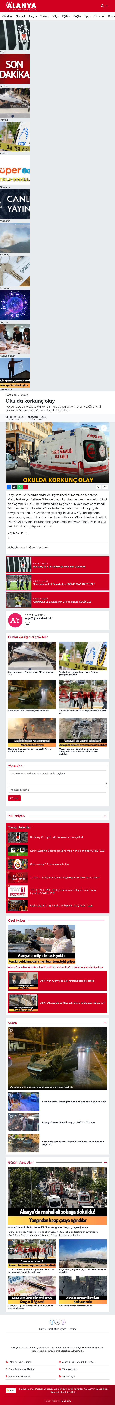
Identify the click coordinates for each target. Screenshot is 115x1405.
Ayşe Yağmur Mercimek (38, 618)
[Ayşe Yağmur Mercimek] (15, 620)
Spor (87, 16)
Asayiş (32, 16)
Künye (42, 1328)
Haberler (11, 395)
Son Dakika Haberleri (20, 1376)
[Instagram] (63, 1322)
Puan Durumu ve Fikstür (21, 1369)
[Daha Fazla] (25, 487)
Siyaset (20, 16)
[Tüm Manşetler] (105, 1162)
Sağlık (77, 16)
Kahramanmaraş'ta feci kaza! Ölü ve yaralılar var (31, 673)
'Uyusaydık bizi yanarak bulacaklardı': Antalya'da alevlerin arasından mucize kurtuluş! (78, 751)
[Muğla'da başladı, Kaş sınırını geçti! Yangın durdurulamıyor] (32, 732)
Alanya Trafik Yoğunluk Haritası (78, 1361)
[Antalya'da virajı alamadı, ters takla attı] (32, 693)
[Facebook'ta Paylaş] (9, 487)
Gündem (7, 16)
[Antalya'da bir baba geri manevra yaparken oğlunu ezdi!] (23, 1101)
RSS (12, 1390)
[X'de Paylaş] (14, 487)
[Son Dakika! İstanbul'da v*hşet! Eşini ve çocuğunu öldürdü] (83, 655)
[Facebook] (52, 1322)
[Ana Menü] (106, 6)
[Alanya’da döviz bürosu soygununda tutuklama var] (83, 693)
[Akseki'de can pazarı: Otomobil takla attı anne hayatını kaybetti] (23, 1142)
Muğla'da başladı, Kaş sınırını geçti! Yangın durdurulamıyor (29, 750)
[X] (57, 1322)
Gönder (14, 798)
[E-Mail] (27, 624)
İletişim (72, 1328)
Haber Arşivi (69, 1376)
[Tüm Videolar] (105, 1022)
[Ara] (102, 6)
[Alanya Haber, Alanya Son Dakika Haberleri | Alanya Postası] (21, 6)
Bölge (55, 16)
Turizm (44, 16)
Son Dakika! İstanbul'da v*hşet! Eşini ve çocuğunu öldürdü (78, 673)
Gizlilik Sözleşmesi (57, 1328)
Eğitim (66, 16)
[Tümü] (105, 815)
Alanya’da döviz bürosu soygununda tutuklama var (83, 711)
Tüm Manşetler (70, 1369)
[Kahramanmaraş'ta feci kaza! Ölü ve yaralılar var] (32, 655)
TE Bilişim (65, 1400)
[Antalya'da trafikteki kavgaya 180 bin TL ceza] (23, 1122)
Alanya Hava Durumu (21, 1361)
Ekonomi (99, 16)
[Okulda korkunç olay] (58, 452)
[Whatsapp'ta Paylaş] (20, 487)
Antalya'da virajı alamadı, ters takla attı (28, 710)
